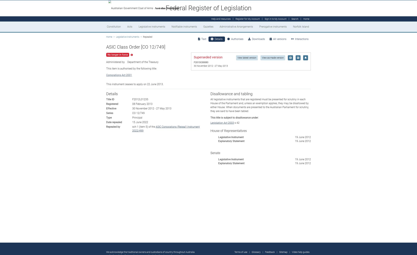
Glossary (256, 252)
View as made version (273, 57)
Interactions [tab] (302, 39)
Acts (129, 26)
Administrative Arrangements (236, 26)
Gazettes (208, 26)
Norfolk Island (301, 26)
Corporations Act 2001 (119, 75)
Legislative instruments (152, 26)
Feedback (270, 252)
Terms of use (240, 252)
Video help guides (300, 252)
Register (248, 19)
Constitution (114, 26)
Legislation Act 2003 (222, 122)
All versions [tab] (279, 39)
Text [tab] (203, 39)
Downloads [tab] (258, 39)
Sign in (276, 19)
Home (109, 37)
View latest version (246, 57)
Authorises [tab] (237, 39)
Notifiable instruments (184, 26)
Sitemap (283, 252)
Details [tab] (219, 39)
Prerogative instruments (273, 26)
